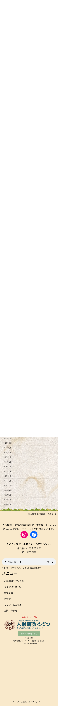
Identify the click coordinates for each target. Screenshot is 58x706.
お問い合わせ (10, 610)
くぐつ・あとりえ (12, 604)
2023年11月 (8, 438)
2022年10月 (8, 490)
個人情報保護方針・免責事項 (42, 514)
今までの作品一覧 (12, 586)
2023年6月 (7, 462)
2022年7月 (7, 504)
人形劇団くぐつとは (14, 581)
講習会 (7, 598)
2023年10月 (8, 443)
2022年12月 (8, 485)
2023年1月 (7, 481)
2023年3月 (7, 471)
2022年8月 (7, 500)
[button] (29, 633)
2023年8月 (7, 452)
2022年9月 (7, 495)
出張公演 (8, 593)
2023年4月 (7, 467)
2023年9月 (7, 448)
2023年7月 (7, 457)
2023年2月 (7, 476)
